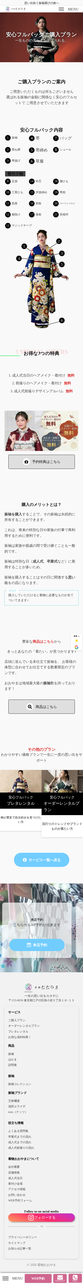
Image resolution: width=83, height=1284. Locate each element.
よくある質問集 (18, 1131)
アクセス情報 (16, 1189)
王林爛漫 (14, 1100)
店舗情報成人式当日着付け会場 (15, 1178)
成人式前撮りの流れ (21, 1147)
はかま (12, 1059)
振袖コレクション (19, 1084)
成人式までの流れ (19, 1142)
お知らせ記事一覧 (19, 1248)
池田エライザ (16, 1106)
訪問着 (12, 1065)
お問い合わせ (16, 1195)
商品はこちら (43, 641)
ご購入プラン (16, 1020)
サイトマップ (16, 1243)
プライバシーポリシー (22, 1237)
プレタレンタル (18, 1031)
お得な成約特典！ (19, 1037)
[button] (41, 462)
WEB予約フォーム (20, 1200)
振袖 (11, 1054)
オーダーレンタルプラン (24, 1025)
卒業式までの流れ (19, 1136)
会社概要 (14, 1166)
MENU (73, 9)
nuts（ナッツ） (18, 1112)
